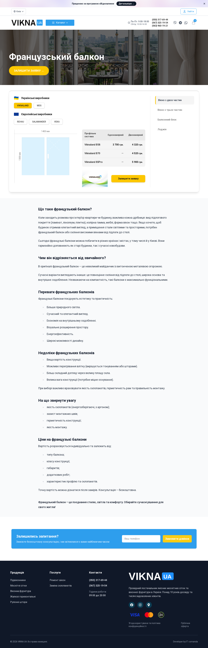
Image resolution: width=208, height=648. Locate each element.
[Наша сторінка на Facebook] (132, 605)
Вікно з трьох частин (170, 109)
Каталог (60, 22)
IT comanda (192, 641)
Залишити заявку (128, 178)
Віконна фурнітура (20, 591)
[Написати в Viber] (174, 22)
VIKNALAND (23, 105)
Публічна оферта (185, 624)
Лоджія (162, 129)
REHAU (20, 121)
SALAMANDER (39, 121)
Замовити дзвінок (177, 538)
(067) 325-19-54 (160, 22)
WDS (39, 105)
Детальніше (126, 3)
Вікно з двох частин (170, 100)
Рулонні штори (18, 602)
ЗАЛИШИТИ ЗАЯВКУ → (29, 70)
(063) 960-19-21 (160, 26)
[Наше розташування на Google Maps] (149, 605)
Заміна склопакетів (61, 585)
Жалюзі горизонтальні (22, 596)
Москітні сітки (18, 585)
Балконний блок (167, 119)
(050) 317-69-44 (160, 19)
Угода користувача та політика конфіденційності (144, 624)
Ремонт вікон (57, 580)
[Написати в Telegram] (180, 22)
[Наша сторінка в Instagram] (140, 605)
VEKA (57, 121)
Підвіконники (18, 580)
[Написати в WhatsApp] (185, 23)
